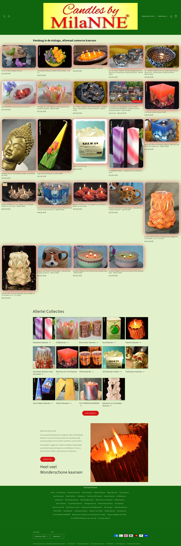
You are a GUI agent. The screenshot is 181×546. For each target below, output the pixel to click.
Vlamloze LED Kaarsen (94, 496)
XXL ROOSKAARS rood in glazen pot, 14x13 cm (16, 107)
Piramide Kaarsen (104, 518)
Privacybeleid (71, 543)
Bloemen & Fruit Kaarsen (66, 371)
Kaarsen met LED (58, 507)
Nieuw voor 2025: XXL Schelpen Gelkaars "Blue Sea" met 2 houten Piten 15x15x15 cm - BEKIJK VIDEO (54, 209)
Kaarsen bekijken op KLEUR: (116, 514)
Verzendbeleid (109, 543)
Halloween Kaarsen (134, 371)
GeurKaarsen (108, 342)
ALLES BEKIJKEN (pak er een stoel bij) (83, 518)
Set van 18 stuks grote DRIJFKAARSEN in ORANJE (88, 68)
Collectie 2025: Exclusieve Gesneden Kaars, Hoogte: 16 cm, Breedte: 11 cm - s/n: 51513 (161, 237)
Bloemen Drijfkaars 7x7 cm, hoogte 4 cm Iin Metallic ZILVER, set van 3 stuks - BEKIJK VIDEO (18, 205)
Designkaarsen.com (42, 543)
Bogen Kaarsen (112, 492)
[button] (4, 16)
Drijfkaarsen (61, 342)
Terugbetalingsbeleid (83, 543)
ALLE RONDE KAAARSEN (89, 403)
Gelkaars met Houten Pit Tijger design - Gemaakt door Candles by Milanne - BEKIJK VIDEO (125, 209)
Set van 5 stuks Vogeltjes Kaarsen (12, 71)
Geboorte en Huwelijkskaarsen (91, 507)
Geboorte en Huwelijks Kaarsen (112, 404)
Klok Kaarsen (61, 492)
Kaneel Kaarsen (132, 342)
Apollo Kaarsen (59, 496)
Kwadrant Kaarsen (40, 342)
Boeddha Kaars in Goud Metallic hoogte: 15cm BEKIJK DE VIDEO (18, 174)
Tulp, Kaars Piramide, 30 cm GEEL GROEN (50, 173)
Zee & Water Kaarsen (41, 403)
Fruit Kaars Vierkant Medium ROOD (155, 112)
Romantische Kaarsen (105, 503)
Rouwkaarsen (121, 511)
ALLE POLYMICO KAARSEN (61, 514)
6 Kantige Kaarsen (90, 503)
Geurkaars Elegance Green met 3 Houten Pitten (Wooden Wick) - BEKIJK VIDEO (126, 272)
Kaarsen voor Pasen (96, 511)
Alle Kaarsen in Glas (72, 507)
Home (53, 492)
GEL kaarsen (108, 507)
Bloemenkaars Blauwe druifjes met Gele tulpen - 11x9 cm (53, 71)
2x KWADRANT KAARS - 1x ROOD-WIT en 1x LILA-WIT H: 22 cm (125, 171)
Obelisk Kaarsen (99, 492)
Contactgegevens (120, 543)
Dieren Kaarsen (61, 503)
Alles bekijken (90, 413)
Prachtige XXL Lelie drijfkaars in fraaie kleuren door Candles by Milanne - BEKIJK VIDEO (53, 107)
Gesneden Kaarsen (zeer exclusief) (43, 372)
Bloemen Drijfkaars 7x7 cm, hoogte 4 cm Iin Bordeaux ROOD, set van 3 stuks (89, 205)
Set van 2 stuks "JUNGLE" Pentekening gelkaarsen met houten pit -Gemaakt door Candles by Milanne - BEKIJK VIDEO (126, 72)
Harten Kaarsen (62, 403)
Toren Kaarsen (124, 492)
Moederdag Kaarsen (87, 500)
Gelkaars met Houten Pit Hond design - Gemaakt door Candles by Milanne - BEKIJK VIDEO (53, 272)
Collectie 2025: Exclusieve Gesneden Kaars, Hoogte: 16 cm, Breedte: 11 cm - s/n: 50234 (18, 294)
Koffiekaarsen (121, 496)
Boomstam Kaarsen (87, 342)
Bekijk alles (47, 459)
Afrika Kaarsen (85, 371)
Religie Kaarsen (110, 511)
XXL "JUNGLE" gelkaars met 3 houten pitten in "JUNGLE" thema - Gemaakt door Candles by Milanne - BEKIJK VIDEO (90, 108)
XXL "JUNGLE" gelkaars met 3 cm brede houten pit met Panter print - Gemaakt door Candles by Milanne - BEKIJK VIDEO (161, 72)
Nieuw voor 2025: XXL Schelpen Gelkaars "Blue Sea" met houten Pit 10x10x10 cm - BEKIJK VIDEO (162, 145)
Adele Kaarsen (71, 496)
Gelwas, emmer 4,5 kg (79, 166)
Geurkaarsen (119, 503)
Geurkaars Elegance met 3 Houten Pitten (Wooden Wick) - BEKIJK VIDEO (90, 272)
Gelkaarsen (81, 496)
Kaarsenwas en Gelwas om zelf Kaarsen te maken (89, 514)
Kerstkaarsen (68, 511)
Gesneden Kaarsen (120, 507)
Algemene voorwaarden (97, 543)
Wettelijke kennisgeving (133, 543)
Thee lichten (57, 511)
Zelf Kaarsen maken (111, 371)
